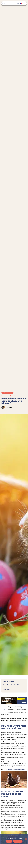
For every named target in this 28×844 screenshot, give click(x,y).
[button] (4, 684)
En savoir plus (17, 841)
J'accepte (9, 841)
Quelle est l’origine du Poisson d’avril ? (17, 769)
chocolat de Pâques (19, 824)
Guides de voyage (5, 395)
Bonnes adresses (13, 395)
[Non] (26, 839)
